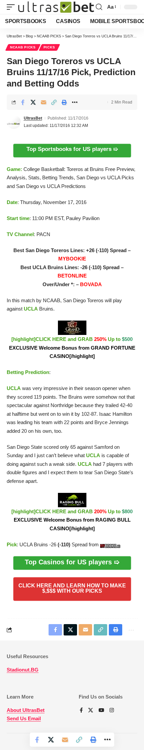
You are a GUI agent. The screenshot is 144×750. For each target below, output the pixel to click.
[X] (90, 710)
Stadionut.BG (23, 670)
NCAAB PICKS (23, 47)
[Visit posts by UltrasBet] (14, 122)
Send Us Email (24, 718)
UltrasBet (33, 118)
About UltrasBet (26, 710)
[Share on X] (33, 102)
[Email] (43, 102)
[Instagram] (112, 710)
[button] (12, 7)
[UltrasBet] (56, 7)
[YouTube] (101, 710)
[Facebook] (81, 710)
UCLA (31, 309)
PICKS (49, 47)
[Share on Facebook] (22, 102)
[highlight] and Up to (72, 347)
